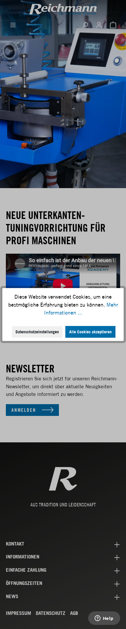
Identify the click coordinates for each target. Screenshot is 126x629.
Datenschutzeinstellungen (37, 331)
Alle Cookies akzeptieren (90, 331)
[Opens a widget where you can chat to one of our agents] (104, 618)
